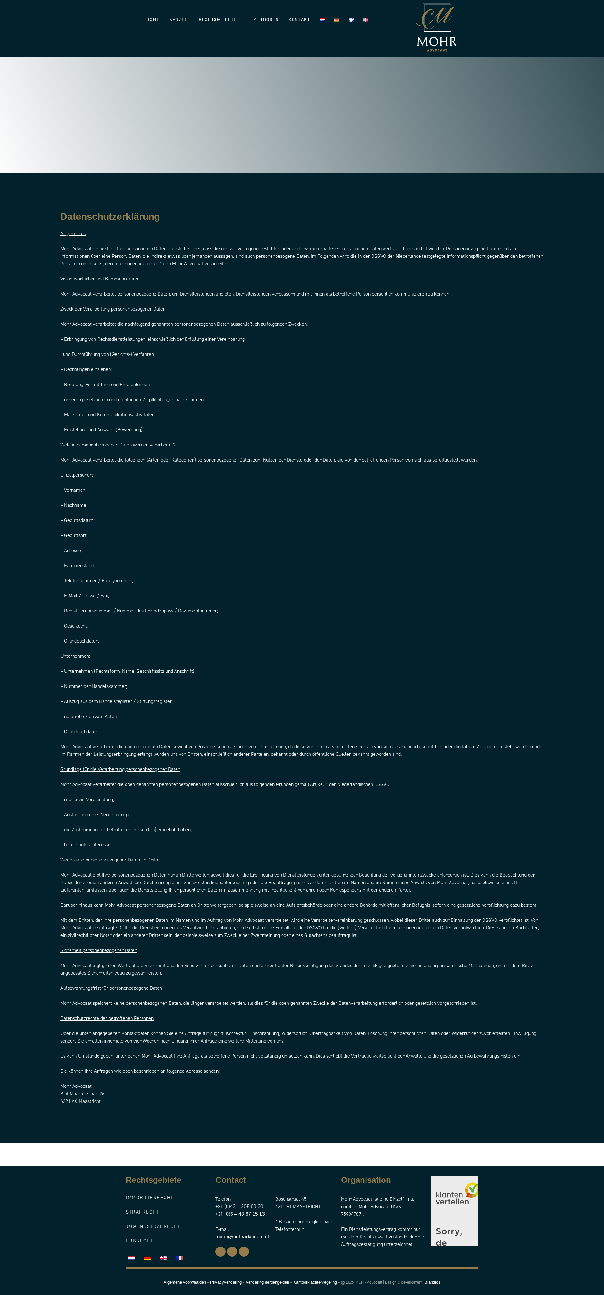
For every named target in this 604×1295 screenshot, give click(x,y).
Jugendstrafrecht (153, 1226)
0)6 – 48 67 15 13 (245, 1214)
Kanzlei (179, 20)
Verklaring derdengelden (267, 1282)
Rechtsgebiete (218, 20)
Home (153, 20)
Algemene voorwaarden (185, 1282)
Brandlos (432, 1282)
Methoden (266, 20)
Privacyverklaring (226, 1282)
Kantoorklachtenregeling (315, 1282)
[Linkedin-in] (232, 1252)
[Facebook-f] (220, 1252)
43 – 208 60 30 (246, 1206)
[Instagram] (244, 1252)
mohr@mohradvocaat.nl (242, 1236)
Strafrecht (142, 1212)
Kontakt (299, 20)
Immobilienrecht (150, 1197)
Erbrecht (139, 1240)
